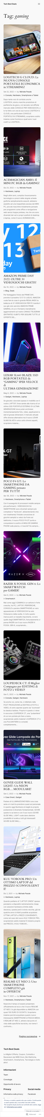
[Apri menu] (39, 3)
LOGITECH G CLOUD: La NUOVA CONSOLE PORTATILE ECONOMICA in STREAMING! (22, 82)
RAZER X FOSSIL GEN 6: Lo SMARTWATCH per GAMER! (22, 587)
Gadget (8, 397)
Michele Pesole (26, 92)
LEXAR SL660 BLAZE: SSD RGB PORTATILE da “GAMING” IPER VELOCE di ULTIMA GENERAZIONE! (21, 382)
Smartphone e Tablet (30, 95)
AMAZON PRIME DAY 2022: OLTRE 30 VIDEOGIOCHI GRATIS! (20, 279)
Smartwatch (10, 599)
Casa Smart (10, 797)
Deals (12, 291)
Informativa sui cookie (14, 1107)
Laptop (17, 191)
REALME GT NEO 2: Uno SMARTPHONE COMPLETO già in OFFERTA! (20, 986)
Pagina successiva (29, 1036)
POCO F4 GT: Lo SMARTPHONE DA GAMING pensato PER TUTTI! (16, 486)
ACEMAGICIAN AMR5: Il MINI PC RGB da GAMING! (21, 181)
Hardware (17, 95)
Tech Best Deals (10, 4)
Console (8, 95)
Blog (7, 291)
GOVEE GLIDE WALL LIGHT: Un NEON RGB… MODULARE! (18, 786)
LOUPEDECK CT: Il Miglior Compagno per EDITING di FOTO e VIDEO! (22, 687)
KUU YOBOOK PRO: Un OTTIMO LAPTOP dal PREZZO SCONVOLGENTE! (21, 884)
